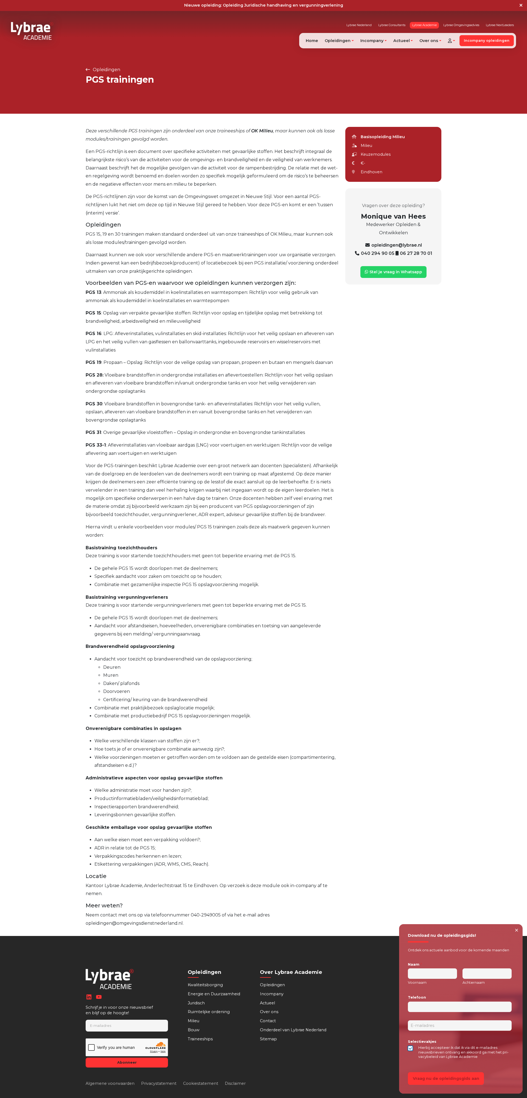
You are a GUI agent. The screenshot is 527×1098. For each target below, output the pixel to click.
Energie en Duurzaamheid (214, 993)
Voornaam (417, 982)
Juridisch (196, 1003)
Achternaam (473, 982)
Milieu (193, 1020)
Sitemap (268, 1038)
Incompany (272, 993)
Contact (268, 1020)
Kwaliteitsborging (205, 984)
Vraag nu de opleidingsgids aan (446, 1078)
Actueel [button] (401, 41)
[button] (451, 40)
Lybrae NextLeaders (500, 25)
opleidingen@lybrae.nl (396, 245)
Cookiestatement (200, 1083)
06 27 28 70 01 (416, 253)
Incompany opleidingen (486, 40)
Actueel (267, 1003)
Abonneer (127, 1062)
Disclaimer (235, 1083)
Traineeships (200, 1038)
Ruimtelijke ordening (209, 1011)
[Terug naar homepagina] (32, 31)
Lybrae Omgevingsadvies (461, 25)
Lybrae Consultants (391, 25)
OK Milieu (262, 130)
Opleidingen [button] (338, 41)
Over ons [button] (428, 41)
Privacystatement (158, 1083)
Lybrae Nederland (359, 25)
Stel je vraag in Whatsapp (395, 271)
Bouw (194, 1029)
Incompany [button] (371, 41)
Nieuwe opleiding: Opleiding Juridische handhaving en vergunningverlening (263, 5)
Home (312, 41)
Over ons (269, 1011)
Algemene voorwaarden (110, 1083)
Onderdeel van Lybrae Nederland (293, 1029)
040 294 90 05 (378, 253)
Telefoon (417, 997)
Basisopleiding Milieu (383, 136)
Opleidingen (106, 69)
